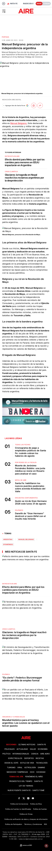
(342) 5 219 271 (23, 836)
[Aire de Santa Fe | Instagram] (28, 798)
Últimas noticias (26, 745)
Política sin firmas (26, 814)
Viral (19, 767)
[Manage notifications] (46, 846)
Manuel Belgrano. (18, 123)
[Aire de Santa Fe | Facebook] (19, 798)
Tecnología (42, 763)
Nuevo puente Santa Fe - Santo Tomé (26, 790)
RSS (45, 824)
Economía (43, 749)
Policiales (9, 749)
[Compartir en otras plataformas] (40, 105)
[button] (8, 11)
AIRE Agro (45, 754)
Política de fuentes (40, 809)
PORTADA (5, 37)
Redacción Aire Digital (11, 100)
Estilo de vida (27, 763)
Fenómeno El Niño (34, 777)
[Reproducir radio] (3, 3)
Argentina (7, 539)
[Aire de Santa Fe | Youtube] (33, 798)
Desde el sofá (11, 763)
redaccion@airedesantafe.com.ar (31, 839)
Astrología (30, 767)
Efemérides (8, 544)
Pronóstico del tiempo (20, 781)
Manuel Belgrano (26, 539)
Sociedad (40, 772)
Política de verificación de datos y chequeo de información (26, 819)
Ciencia (34, 754)
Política (6, 754)
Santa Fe (41, 745)
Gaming (41, 767)
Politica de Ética (36, 804)
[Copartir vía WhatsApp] (33, 105)
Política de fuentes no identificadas (18, 809)
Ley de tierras (26, 786)
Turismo (11, 767)
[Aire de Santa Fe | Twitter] (23, 798)
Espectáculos (15, 758)
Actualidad (22, 749)
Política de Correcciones (19, 804)
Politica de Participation (13, 824)
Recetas (40, 758)
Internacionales (20, 754)
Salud (33, 749)
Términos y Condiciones (33, 824)
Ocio (32, 772)
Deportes (29, 758)
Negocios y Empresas (17, 772)
